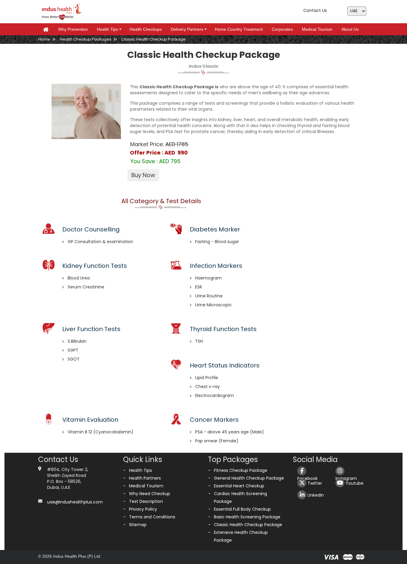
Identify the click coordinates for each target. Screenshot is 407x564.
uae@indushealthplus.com (75, 502)
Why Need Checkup (149, 494)
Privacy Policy (143, 509)
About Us (350, 29)
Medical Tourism (317, 29)
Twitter (314, 483)
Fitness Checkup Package (240, 470)
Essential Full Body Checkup (242, 509)
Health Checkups (146, 29)
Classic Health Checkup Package (248, 525)
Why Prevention (73, 29)
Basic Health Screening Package (247, 517)
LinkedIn (315, 495)
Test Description (146, 501)
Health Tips (110, 29)
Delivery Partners (190, 29)
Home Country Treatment (239, 29)
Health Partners (145, 478)
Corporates (282, 29)
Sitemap (138, 525)
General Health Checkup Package (249, 478)
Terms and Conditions (152, 517)
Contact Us (315, 10)
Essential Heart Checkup (239, 486)
